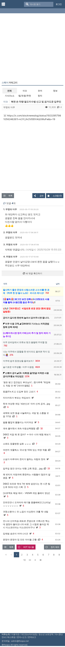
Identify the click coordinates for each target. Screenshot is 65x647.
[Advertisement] (32, 47)
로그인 (59, 4)
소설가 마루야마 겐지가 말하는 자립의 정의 (24, 459)
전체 (9, 90)
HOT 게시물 (28, 547)
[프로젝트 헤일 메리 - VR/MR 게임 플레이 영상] (26, 493)
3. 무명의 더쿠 (10, 244)
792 (5, 345)
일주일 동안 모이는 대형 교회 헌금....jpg (22, 468)
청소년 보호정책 (46, 634)
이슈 (25, 90)
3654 (37, 361)
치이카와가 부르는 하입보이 (16, 397)
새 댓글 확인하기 (33, 273)
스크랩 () (57, 195)
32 (41, 428)
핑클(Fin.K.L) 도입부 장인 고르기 (19, 391)
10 (24, 560)
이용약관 (15, 634)
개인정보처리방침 (29, 634)
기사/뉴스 (9, 95)
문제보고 (32, 637)
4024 (37, 367)
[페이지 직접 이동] (29, 560)
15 (49, 468)
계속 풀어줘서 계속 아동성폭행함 (19, 428)
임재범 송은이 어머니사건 (15, 533)
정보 (55, 90)
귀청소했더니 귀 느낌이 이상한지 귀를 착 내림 (25, 511)
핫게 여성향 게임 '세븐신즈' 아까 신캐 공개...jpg (26, 403)
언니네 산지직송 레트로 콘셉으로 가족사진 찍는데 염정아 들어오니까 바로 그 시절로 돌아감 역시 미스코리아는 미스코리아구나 (26, 524)
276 (11, 355)
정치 (40, 95)
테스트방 (11, 637)
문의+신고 (21, 637)
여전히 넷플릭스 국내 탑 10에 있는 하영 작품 (25, 450)
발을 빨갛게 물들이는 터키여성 (18, 422)
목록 (10, 195)
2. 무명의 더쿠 (10, 232)
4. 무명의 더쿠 (10, 256)
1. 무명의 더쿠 (10, 209)
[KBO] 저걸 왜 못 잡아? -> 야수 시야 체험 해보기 (27, 434)
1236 (27, 376)
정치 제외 (55, 547)
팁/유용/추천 (24, 95)
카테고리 (9, 82)
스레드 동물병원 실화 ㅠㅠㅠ (17, 443)
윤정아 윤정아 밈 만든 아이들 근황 (20, 539)
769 (47, 293)
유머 (40, 90)
